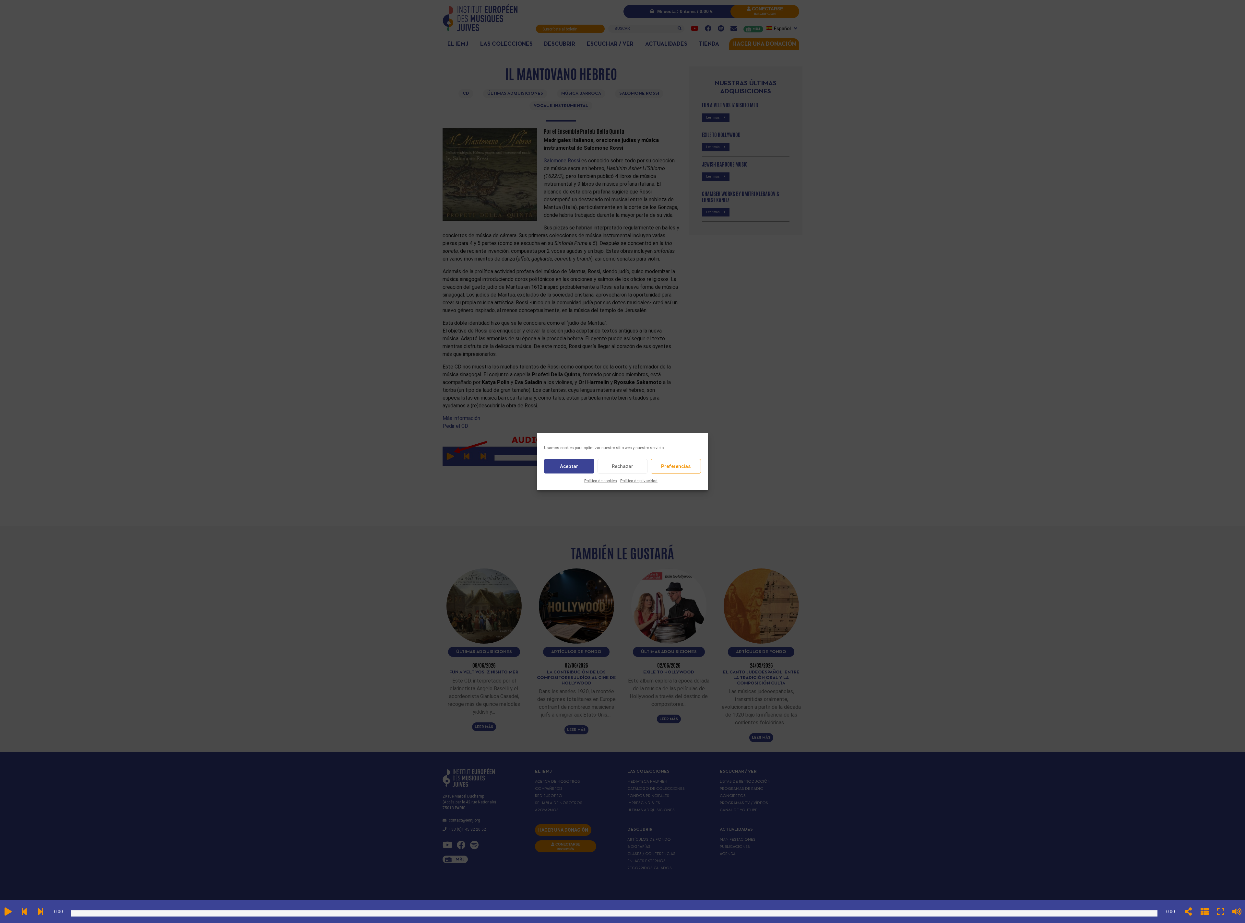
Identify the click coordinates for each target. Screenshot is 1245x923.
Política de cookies (600, 481)
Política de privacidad (639, 481)
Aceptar (569, 466)
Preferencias (676, 466)
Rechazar (622, 466)
